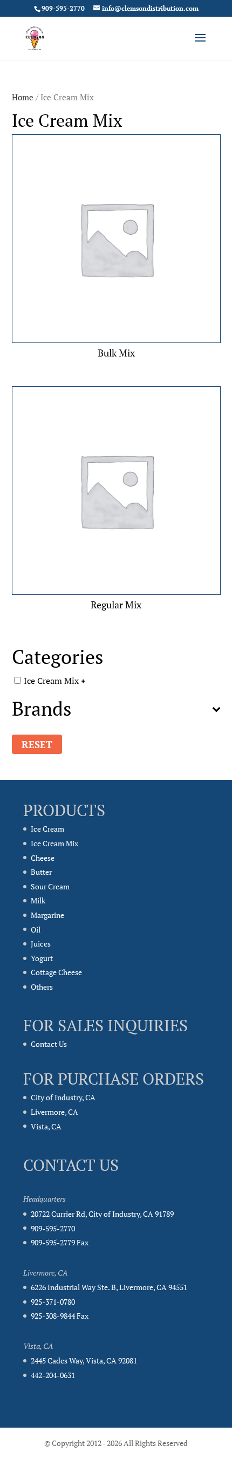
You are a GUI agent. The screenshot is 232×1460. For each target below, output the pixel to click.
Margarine (47, 915)
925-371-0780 (53, 1302)
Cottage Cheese (56, 972)
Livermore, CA (54, 1112)
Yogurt (42, 958)
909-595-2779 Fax (59, 1242)
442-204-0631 (53, 1375)
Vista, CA (46, 1126)
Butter (41, 872)
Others (42, 987)
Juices (41, 943)
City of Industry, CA (63, 1097)
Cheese (42, 858)
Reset (37, 744)
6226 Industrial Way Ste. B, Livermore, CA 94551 (109, 1287)
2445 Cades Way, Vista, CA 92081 (84, 1360)
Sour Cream (50, 886)
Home (22, 97)
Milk (38, 900)
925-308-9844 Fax (59, 1316)
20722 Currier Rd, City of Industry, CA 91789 (102, 1214)
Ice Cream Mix (51, 680)
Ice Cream (47, 829)
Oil (35, 929)
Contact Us (49, 1044)
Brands (42, 710)
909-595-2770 (53, 1228)
